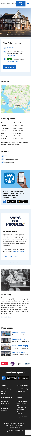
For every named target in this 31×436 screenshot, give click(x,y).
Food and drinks (22, 385)
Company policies (22, 401)
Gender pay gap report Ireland (21, 408)
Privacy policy (21, 423)
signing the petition (18, 251)
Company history (6, 389)
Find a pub (21, 4)
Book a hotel (5, 403)
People (3, 393)
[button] (7, 34)
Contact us (4, 411)
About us (4, 385)
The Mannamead (18, 333)
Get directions (11, 55)
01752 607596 (10, 48)
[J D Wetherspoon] (8, 4)
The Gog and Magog (20, 346)
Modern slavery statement (21, 413)
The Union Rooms (18, 339)
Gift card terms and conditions (22, 417)
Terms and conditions (10, 423)
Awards (3, 391)
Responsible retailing (22, 389)
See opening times (12, 61)
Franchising (4, 401)
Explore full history (7, 317)
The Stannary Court (19, 352)
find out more (11, 256)
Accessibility (19, 425)
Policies (19, 398)
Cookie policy (10, 425)
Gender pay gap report (21, 404)
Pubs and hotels (6, 398)
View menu (9, 67)
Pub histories (4, 408)
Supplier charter (21, 391)
